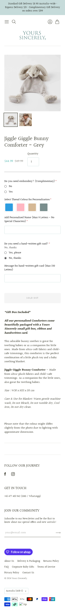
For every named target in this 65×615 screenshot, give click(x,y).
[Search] (13, 21)
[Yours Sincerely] (33, 35)
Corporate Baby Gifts (23, 567)
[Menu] (6, 22)
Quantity (32, 154)
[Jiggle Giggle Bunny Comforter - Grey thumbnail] (10, 119)
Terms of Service (46, 567)
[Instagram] (13, 475)
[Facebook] (5, 475)
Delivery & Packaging (28, 561)
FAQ (6, 567)
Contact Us (28, 573)
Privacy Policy (11, 573)
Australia (14, 591)
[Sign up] (58, 533)
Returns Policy (51, 561)
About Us (9, 561)
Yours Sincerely (19, 578)
